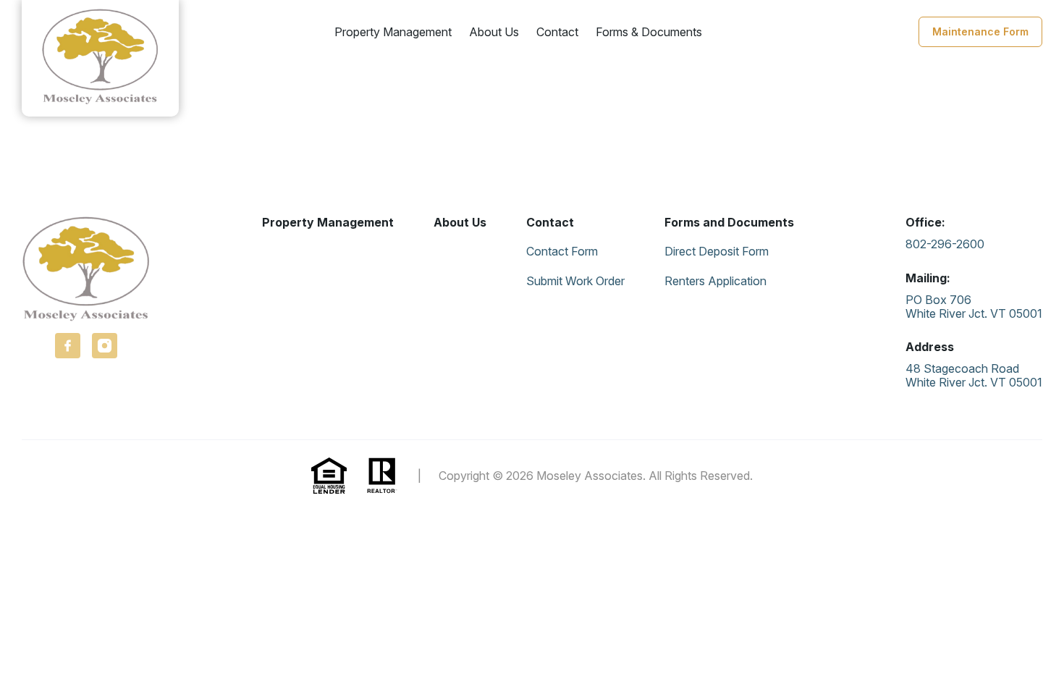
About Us (494, 31)
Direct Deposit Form (716, 251)
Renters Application (715, 281)
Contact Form (562, 251)
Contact (557, 31)
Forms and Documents (729, 222)
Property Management (393, 31)
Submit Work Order (575, 281)
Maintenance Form (980, 31)
